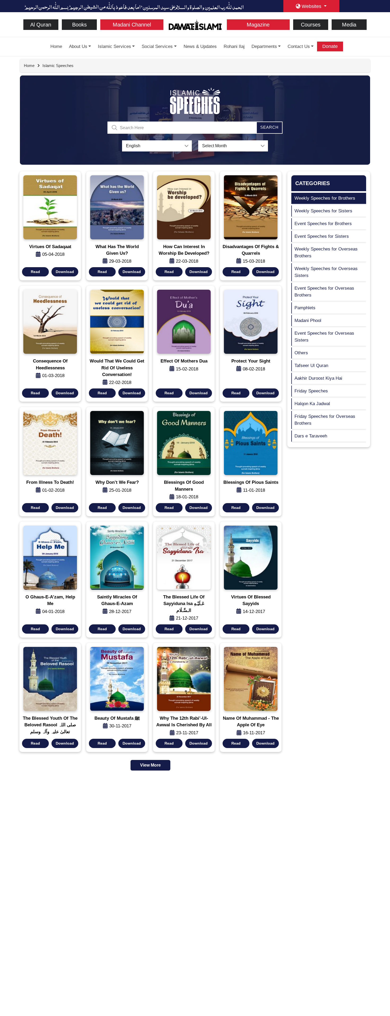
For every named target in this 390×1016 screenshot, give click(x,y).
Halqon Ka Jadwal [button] (312, 403)
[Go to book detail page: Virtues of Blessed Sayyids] (251, 558)
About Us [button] (78, 46)
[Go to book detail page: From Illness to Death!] (50, 443)
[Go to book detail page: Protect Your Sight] (251, 322)
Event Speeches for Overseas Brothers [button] (324, 292)
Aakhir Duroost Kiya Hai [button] (318, 378)
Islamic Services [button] (114, 46)
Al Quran (40, 25)
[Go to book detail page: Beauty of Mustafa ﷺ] (117, 679)
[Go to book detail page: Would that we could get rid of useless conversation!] (117, 322)
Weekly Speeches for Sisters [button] (323, 210)
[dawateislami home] (195, 24)
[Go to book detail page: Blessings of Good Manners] (184, 443)
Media (349, 25)
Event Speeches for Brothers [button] (323, 223)
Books (79, 25)
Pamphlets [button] (304, 307)
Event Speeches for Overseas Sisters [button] (324, 337)
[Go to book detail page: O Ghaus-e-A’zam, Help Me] (50, 558)
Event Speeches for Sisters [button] (321, 236)
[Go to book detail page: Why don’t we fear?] (117, 443)
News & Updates (200, 46)
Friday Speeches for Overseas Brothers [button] (324, 420)
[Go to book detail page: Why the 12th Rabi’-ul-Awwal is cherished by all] (184, 679)
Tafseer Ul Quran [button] (311, 365)
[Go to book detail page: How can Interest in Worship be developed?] (184, 207)
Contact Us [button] (299, 46)
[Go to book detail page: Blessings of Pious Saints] (251, 443)
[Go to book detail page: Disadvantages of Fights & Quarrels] (251, 207)
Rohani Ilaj (234, 46)
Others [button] (301, 352)
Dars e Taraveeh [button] (310, 435)
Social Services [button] (157, 46)
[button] (35, 271)
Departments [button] (264, 46)
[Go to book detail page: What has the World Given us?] (117, 207)
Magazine (258, 25)
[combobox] (157, 145)
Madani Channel (132, 25)
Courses (310, 25)
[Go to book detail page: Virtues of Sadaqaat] (50, 207)
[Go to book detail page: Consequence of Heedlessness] (50, 322)
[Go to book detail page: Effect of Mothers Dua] (184, 322)
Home (56, 46)
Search (269, 127)
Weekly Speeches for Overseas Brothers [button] (326, 252)
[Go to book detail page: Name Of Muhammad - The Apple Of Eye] (251, 679)
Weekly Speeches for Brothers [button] (324, 198)
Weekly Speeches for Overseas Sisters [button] (326, 272)
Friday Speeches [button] (311, 390)
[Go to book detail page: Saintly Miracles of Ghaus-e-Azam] (117, 558)
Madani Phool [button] (307, 320)
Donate (330, 46)
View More (150, 765)
